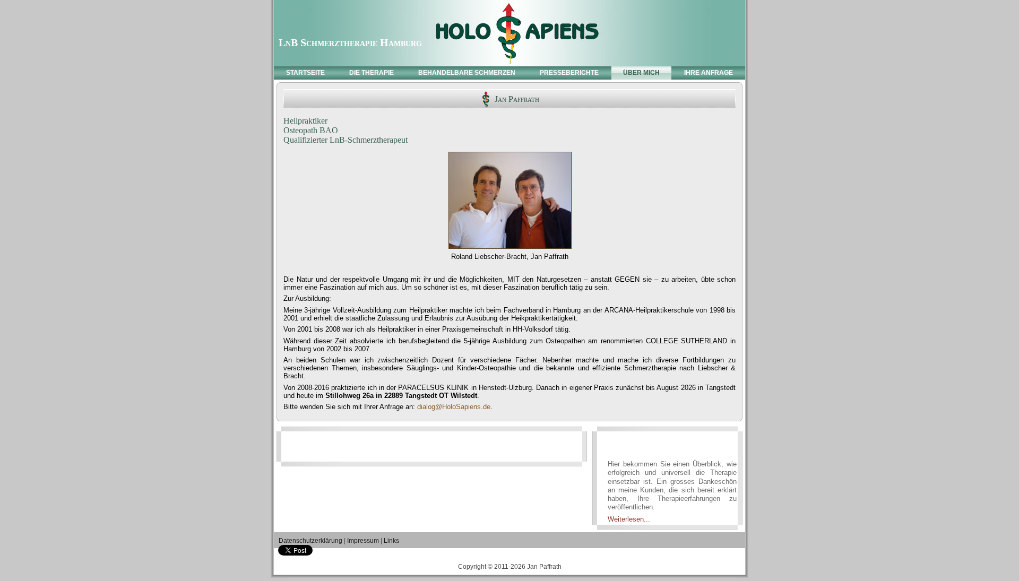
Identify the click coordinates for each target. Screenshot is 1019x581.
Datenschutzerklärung (310, 540)
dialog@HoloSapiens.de (453, 407)
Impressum (363, 540)
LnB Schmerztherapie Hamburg (350, 42)
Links (391, 540)
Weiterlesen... (629, 519)
